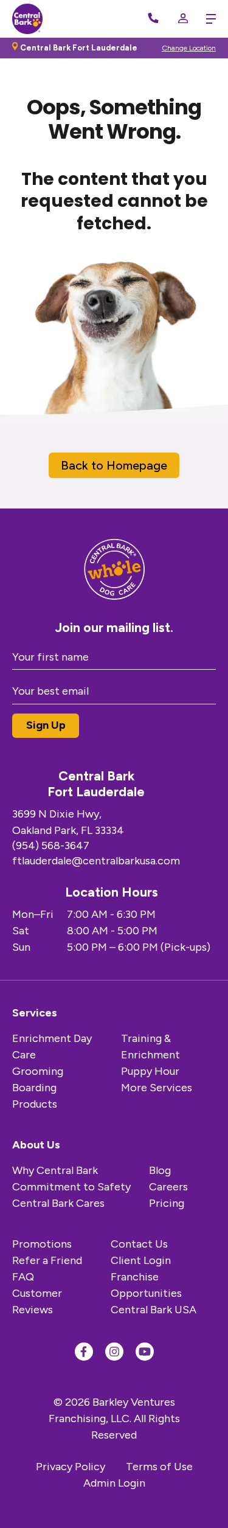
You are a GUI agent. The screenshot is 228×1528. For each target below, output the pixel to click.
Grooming (37, 1071)
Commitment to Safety (71, 1186)
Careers (168, 1186)
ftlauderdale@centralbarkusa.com (96, 860)
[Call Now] (153, 19)
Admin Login (114, 1483)
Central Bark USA (153, 1309)
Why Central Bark (55, 1170)
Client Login (141, 1260)
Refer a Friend (47, 1260)
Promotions (42, 1244)
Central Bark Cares (58, 1203)
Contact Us (139, 1244)
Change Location (189, 48)
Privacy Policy (70, 1466)
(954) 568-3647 (50, 845)
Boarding (34, 1087)
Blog (160, 1170)
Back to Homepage (114, 465)
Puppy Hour (150, 1071)
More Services (156, 1087)
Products (34, 1104)
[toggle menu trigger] (208, 19)
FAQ (23, 1276)
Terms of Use (159, 1466)
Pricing (166, 1203)
